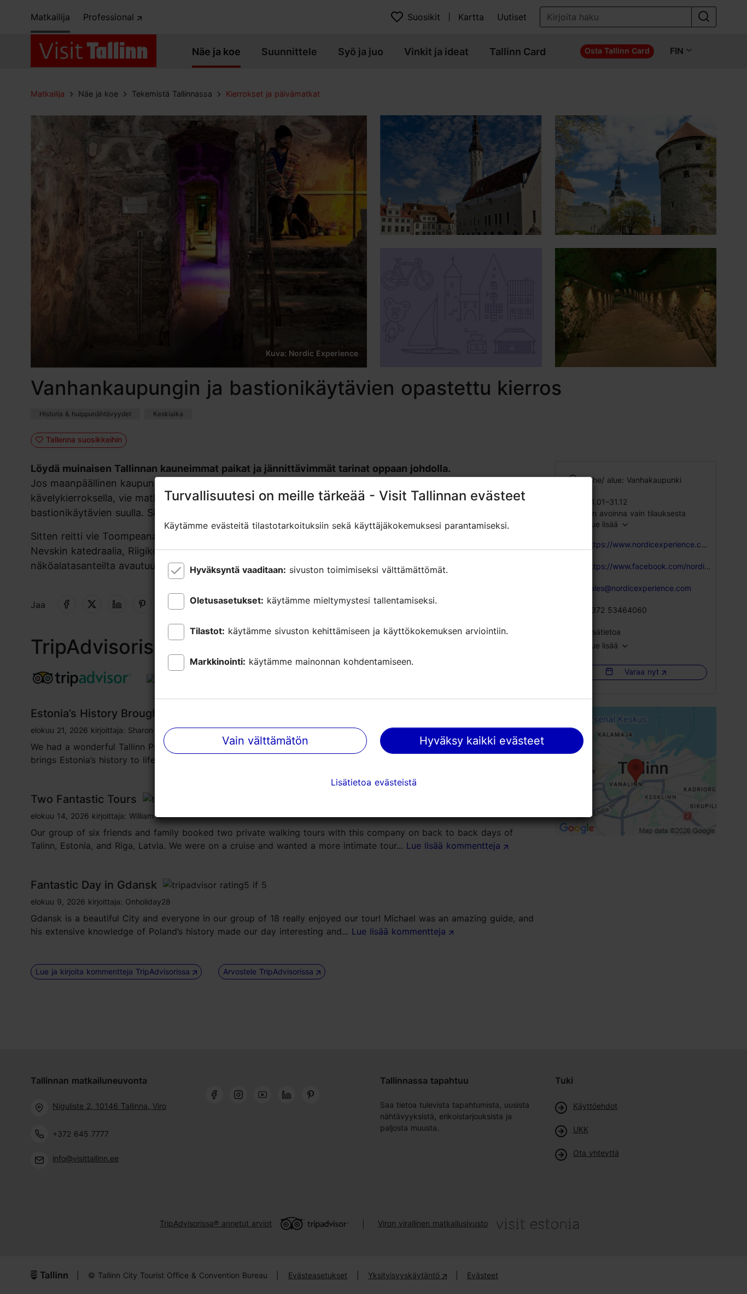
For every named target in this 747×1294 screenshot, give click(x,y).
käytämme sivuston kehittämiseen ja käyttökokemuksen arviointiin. (349, 630)
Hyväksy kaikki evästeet (481, 740)
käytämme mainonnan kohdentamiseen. (301, 661)
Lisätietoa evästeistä (374, 782)
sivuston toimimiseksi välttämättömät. (319, 569)
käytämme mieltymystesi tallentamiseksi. (313, 600)
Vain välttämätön (265, 740)
